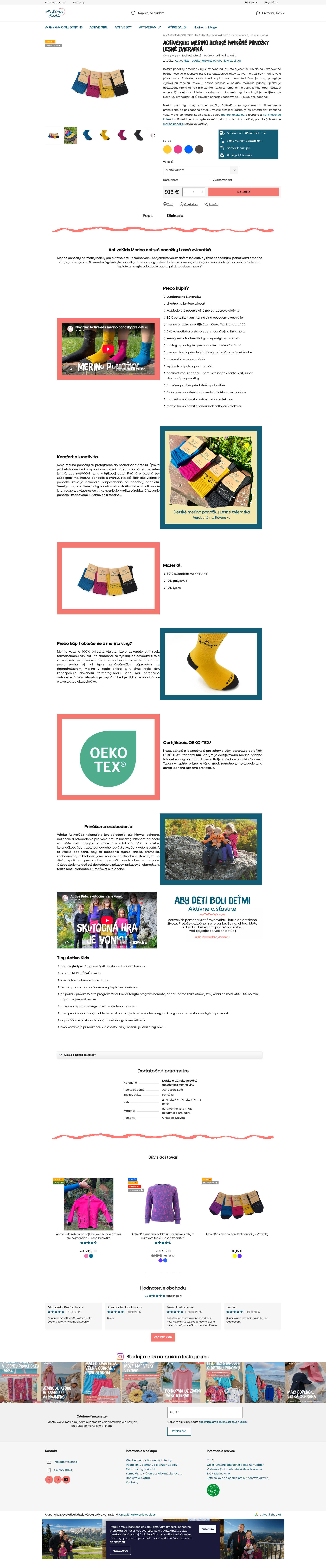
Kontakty (78, 2)
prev (48, 1224)
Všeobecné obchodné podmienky (149, 1460)
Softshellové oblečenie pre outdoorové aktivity (238, 1478)
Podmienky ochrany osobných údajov (151, 1464)
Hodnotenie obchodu (163, 1288)
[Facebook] (49, 1480)
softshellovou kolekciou (225, 406)
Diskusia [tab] (175, 215)
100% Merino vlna (218, 1473)
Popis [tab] (148, 215)
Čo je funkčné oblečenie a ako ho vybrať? (235, 1464)
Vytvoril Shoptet (270, 1514)
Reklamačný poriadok (141, 1469)
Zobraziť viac (163, 1337)
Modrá (165, 1260)
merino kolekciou (233, 115)
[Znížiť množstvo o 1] (185, 192)
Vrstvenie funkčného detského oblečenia (234, 1469)
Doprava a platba (55, 2)
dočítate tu (117, 1542)
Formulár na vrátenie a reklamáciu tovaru (154, 1473)
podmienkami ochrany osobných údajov (223, 1422)
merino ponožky (174, 124)
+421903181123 (63, 1470)
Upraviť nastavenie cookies (137, 1514)
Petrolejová (91, 1256)
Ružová (86, 1256)
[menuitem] (64, 27)
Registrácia (271, 2)
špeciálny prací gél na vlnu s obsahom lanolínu (111, 966)
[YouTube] (66, 1480)
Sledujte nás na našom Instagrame (167, 1356)
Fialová (160, 1260)
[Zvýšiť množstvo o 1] (202, 192)
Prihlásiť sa (179, 1431)
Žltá (235, 1256)
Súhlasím (208, 1529)
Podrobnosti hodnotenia (220, 55)
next (278, 1224)
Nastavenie (120, 1550)
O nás (211, 1460)
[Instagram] (58, 1480)
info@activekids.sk (66, 1462)
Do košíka (243, 192)
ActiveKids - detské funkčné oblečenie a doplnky (208, 60)
